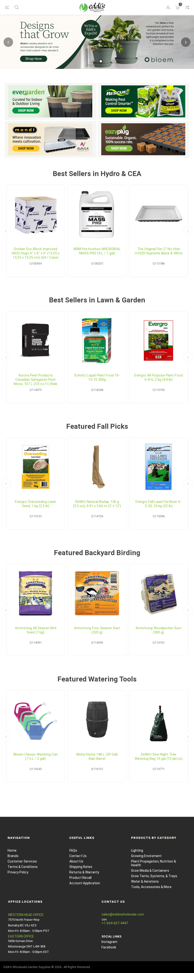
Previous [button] (8, 42)
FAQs (73, 850)
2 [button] (101, 61)
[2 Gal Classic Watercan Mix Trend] (35, 719)
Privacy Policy (18, 872)
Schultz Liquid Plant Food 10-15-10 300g (97, 377)
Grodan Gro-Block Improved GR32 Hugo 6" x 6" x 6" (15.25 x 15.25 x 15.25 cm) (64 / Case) (35, 253)
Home (12, 850)
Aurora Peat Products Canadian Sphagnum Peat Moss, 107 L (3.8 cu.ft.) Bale (35, 379)
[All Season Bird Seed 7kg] (35, 593)
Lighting (137, 850)
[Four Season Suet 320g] (97, 593)
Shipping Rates (80, 867)
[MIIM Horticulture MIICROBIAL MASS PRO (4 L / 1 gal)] (97, 214)
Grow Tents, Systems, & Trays (154, 876)
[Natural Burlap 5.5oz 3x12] (97, 467)
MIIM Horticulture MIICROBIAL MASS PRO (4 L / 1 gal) (97, 251)
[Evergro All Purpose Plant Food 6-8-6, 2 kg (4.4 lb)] (158, 340)
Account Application (84, 883)
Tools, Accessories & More (151, 887)
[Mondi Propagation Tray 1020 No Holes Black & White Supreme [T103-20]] (158, 214)
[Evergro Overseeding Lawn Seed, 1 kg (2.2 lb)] (35, 467)
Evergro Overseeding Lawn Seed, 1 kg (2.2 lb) (35, 504)
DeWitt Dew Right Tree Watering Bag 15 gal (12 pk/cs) (158, 756)
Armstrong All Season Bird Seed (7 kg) (35, 630)
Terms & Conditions (23, 867)
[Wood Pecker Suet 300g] (158, 593)
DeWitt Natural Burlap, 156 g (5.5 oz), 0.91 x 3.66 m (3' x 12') (97, 504)
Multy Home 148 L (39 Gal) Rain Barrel (97, 756)
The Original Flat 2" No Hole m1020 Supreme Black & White (159, 251)
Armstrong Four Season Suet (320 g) (97, 630)
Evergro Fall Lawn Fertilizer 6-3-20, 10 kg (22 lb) (158, 504)
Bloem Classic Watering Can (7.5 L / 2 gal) (35, 756)
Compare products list (187, 7)
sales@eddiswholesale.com (122, 914)
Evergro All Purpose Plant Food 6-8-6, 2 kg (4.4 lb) (158, 377)
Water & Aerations (145, 881)
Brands (13, 856)
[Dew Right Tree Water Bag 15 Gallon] (158, 719)
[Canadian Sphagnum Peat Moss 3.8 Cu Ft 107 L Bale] (35, 340)
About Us (76, 861)
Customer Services (22, 861)
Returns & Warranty (84, 872)
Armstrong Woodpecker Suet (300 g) (158, 630)
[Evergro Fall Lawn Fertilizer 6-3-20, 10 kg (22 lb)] (158, 467)
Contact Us (78, 856)
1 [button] (93, 61)
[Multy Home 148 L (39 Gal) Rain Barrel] (97, 719)
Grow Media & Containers (150, 870)
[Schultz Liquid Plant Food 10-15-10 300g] (97, 340)
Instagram (109, 942)
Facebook (108, 947)
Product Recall (80, 878)
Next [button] (185, 42)
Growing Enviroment (146, 856)
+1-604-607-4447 (114, 923)
